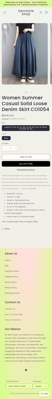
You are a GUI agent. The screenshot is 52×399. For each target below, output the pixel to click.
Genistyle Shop (21, 393)
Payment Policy (12, 271)
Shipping (5, 119)
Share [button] (7, 229)
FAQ (6, 266)
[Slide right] (31, 92)
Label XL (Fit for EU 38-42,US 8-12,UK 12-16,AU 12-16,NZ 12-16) (26, 128)
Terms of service (12, 320)
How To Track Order (14, 314)
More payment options (26, 170)
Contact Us (10, 309)
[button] (4, 12)
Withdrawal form (12, 293)
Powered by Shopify (35, 393)
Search (8, 260)
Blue (6, 138)
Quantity (5, 143)
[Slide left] (20, 92)
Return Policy (11, 282)
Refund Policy (11, 287)
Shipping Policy (11, 276)
